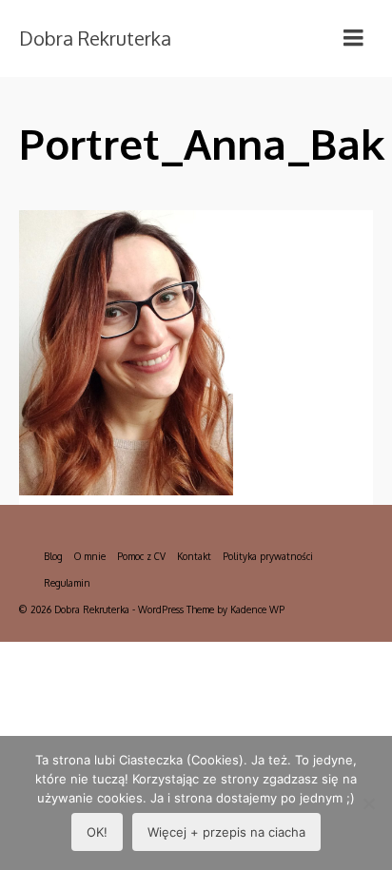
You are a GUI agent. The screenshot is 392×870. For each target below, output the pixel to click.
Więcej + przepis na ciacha (226, 832)
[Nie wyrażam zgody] (368, 803)
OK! (97, 832)
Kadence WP (257, 609)
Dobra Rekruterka (95, 38)
